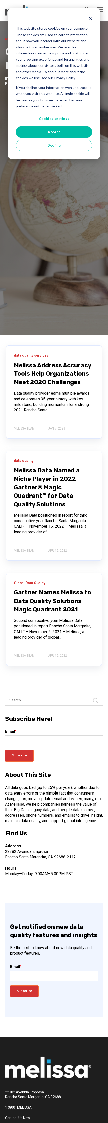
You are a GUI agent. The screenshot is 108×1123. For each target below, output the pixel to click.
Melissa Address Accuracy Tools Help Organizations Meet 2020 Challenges (52, 374)
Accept (54, 132)
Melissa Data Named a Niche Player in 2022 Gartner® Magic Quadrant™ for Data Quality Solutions (47, 487)
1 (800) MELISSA (18, 1107)
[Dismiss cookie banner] (90, 19)
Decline (54, 145)
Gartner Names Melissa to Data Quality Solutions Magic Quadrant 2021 (52, 601)
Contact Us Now (17, 1118)
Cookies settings (54, 118)
